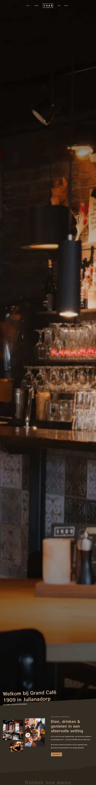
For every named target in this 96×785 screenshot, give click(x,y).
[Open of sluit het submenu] (30, 5)
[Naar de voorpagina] (48, 5)
